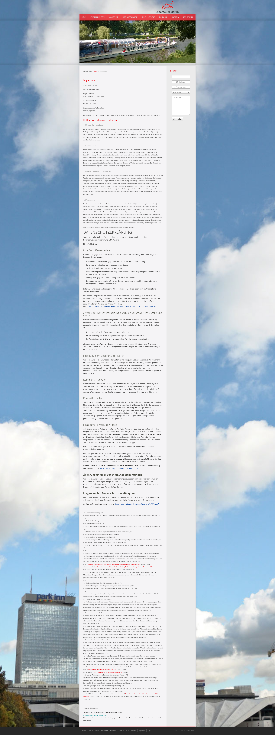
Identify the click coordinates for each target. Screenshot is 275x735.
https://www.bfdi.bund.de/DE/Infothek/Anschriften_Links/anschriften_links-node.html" (114, 564)
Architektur (113, 17)
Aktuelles (83, 730)
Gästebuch (113, 730)
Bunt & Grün (163, 17)
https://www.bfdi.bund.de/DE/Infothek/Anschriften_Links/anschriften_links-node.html (123, 306)
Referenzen (104, 730)
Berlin (84, 17)
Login (149, 730)
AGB (127, 730)
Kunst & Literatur (148, 17)
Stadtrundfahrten (97, 17)
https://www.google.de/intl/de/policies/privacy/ (119, 468)
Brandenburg (188, 17)
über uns (133, 730)
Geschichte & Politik (130, 17)
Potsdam (175, 17)
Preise (97, 730)
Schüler (91, 730)
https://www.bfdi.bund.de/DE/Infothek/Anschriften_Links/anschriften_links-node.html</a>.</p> (122, 567)
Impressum (142, 730)
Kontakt (121, 730)
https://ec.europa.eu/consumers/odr (95, 715)
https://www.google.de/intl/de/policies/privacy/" (102, 669)
